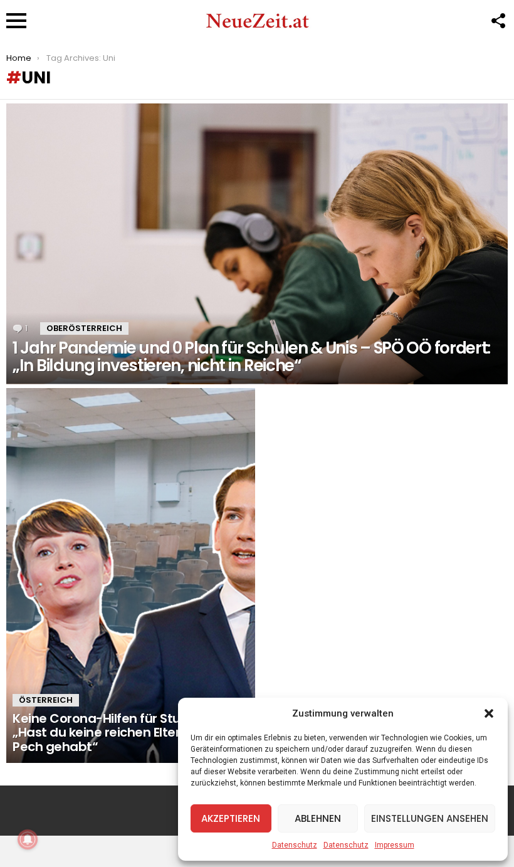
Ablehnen (318, 818)
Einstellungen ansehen (429, 818)
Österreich (46, 700)
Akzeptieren (230, 818)
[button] (489, 713)
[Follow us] (498, 20)
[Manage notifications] (28, 839)
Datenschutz (294, 845)
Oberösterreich (84, 328)
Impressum (394, 845)
